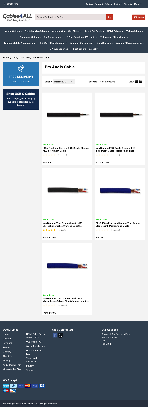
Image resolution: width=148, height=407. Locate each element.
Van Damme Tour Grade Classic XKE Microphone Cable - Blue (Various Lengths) (66, 300)
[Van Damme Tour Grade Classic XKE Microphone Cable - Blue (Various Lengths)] (67, 269)
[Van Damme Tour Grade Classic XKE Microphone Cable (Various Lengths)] (67, 193)
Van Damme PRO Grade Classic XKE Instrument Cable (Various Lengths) (115, 149)
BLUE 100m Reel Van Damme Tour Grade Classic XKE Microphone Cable (118, 224)
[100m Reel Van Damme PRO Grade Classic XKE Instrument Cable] (67, 118)
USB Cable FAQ (33, 341)
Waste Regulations (35, 346)
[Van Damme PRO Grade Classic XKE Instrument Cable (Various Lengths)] (120, 118)
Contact (89, 4)
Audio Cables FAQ (12, 365)
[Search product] (109, 17)
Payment (99, 4)
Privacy (6, 360)
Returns (108, 4)
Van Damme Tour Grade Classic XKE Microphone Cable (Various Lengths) (62, 224)
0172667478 (12, 4)
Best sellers (79, 48)
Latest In (93, 48)
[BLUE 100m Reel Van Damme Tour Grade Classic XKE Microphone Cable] (120, 193)
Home (6, 334)
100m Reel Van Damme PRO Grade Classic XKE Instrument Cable (66, 149)
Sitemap (30, 370)
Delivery (118, 4)
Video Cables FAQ (12, 369)
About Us (128, 4)
